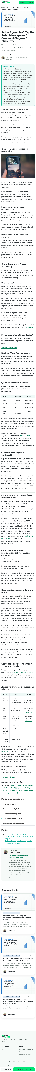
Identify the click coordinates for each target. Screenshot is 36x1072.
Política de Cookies (25, 1054)
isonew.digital (14, 1065)
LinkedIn (13, 878)
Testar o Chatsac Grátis (9, 348)
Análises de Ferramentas (12, 913)
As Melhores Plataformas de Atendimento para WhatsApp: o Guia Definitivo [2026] (18, 1001)
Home (3, 7)
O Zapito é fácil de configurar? (13, 818)
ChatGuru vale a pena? (19, 785)
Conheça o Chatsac (26, 2)
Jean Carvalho (11, 55)
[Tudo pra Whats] (6, 2)
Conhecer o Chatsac (8, 777)
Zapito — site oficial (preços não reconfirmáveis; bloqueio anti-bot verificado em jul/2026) (19, 836)
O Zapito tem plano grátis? (12, 814)
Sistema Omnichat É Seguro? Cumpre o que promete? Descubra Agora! (17, 918)
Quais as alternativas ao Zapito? (13, 823)
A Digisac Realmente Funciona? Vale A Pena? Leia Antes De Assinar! (18, 959)
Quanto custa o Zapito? (11, 809)
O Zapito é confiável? (10, 804)
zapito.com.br (24, 436)
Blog (7, 7)
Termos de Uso (23, 1052)
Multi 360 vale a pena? (18, 788)
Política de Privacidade (26, 1049)
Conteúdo (8, 1069)
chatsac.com (28, 712)
